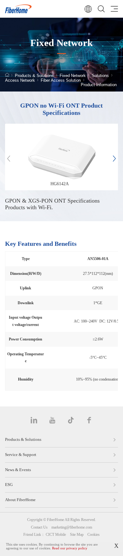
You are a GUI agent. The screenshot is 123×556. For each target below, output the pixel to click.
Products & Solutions (34, 76)
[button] (114, 158)
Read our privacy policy (69, 548)
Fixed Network (73, 76)
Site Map (77, 534)
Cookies (93, 534)
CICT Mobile (56, 534)
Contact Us (39, 527)
